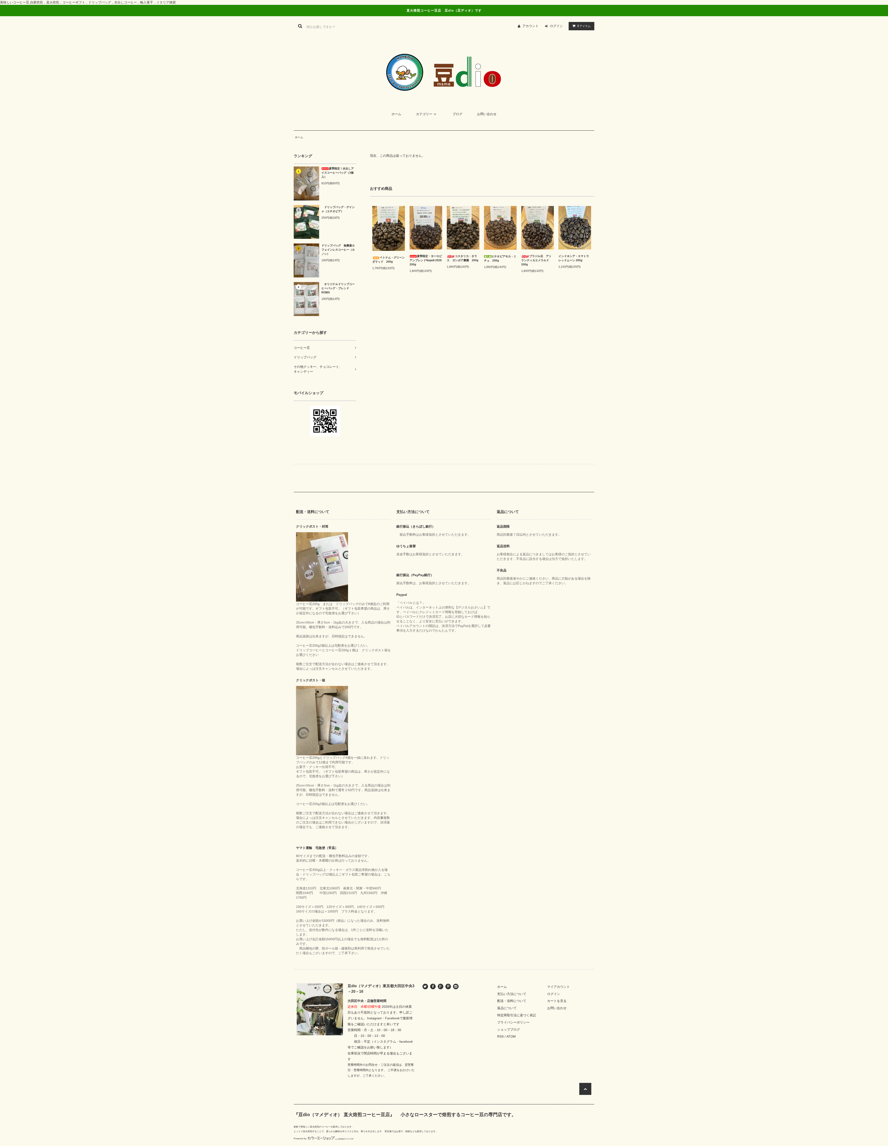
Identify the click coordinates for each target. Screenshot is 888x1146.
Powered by (300, 1138)
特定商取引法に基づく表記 (516, 1015)
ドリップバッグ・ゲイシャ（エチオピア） (338, 209)
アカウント (530, 26)
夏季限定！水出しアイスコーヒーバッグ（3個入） (337, 172)
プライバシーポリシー (513, 1022)
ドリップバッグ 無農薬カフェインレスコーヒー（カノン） (338, 249)
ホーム (396, 114)
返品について (507, 1008)
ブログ (457, 114)
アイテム (584, 26)
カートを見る (557, 1001)
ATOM (511, 1036)
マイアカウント (558, 987)
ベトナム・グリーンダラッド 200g (388, 259)
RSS (500, 1036)
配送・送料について (511, 1001)
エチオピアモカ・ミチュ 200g (500, 258)
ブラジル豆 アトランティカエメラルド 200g (536, 260)
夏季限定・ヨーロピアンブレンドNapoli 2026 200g (426, 260)
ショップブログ (508, 1029)
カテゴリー (424, 114)
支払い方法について (511, 994)
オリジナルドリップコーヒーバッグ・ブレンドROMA (338, 288)
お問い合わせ (486, 114)
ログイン (556, 26)
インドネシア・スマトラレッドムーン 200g (573, 258)
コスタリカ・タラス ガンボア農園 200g (462, 258)
